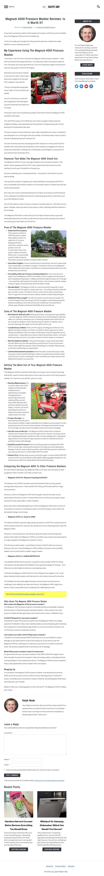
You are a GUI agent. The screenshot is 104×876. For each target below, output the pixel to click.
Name (7, 759)
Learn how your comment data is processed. (49, 780)
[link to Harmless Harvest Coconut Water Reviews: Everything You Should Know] (18, 804)
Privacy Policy (60, 866)
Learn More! (87, 65)
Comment (8, 733)
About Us (49, 866)
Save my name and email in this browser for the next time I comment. (32, 770)
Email (6, 765)
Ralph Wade (27, 27)
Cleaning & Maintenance (46, 27)
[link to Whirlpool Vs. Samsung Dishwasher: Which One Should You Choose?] (51, 804)
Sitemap (71, 866)
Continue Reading (18, 849)
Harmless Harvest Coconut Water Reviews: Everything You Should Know (18, 825)
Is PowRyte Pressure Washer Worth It (28, 594)
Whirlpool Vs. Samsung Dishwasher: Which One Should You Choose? (52, 825)
